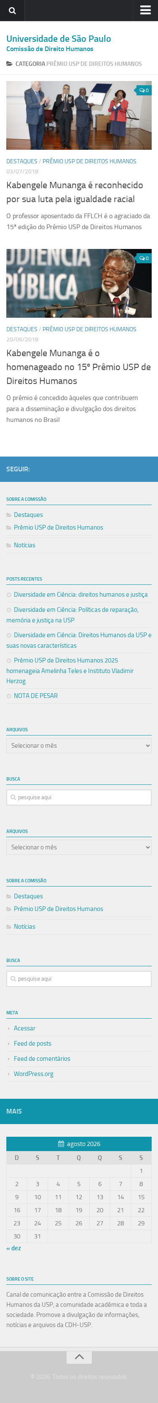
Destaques (21, 161)
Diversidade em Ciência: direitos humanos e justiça (81, 594)
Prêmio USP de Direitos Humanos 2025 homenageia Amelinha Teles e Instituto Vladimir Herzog (70, 671)
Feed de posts (32, 1043)
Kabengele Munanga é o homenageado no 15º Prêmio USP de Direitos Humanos (78, 367)
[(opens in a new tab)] (79, 115)
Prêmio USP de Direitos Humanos (90, 161)
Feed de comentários (42, 1058)
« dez (13, 1248)
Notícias (24, 545)
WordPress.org (34, 1074)
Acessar (24, 1028)
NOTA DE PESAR (36, 696)
